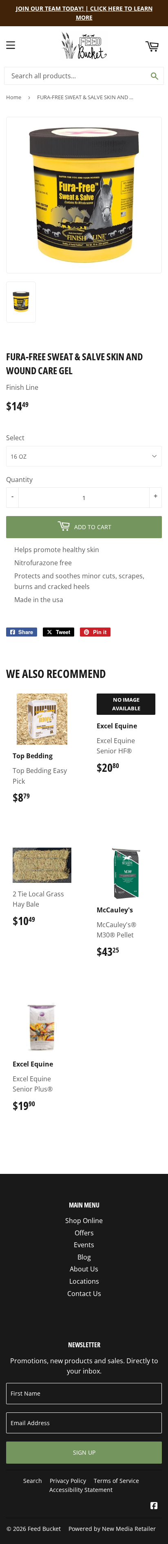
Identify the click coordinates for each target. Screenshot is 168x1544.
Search (32, 1481)
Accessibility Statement (81, 1490)
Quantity (19, 479)
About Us (84, 1268)
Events (84, 1244)
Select (15, 437)
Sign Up (84, 1452)
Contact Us (84, 1293)
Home (13, 97)
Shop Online (84, 1220)
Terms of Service (116, 1481)
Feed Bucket (44, 1529)
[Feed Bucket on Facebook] (154, 1506)
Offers (84, 1232)
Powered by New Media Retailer (112, 1529)
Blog (84, 1257)
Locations (84, 1281)
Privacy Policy (68, 1481)
